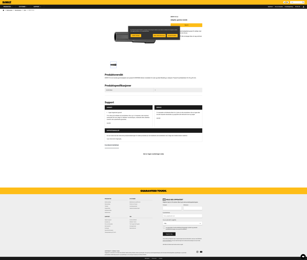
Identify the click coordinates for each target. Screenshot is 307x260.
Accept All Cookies (172, 35)
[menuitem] (7, 7)
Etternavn (185, 205)
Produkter (7, 6)
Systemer (22, 6)
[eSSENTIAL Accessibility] (286, 2)
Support (36, 6)
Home (3, 10)
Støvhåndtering (18, 10)
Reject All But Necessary (159, 35)
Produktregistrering (289, 6)
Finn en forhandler (279, 6)
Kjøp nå (186, 25)
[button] (197, 252)
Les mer (109, 123)
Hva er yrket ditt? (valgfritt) (169, 220)
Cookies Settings (136, 35)
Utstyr (25, 10)
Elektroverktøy (9, 10)
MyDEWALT (270, 6)
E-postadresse (166, 212)
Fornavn (165, 205)
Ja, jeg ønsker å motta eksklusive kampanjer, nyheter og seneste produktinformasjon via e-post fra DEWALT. (181, 228)
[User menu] (303, 6)
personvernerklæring (167, 240)
